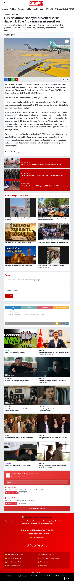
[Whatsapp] (42, 545)
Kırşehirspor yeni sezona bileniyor (15, 352)
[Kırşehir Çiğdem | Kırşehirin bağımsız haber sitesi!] (36, 3)
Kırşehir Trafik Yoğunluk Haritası (49, 558)
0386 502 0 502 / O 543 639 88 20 (38, 534)
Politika (13, 9)
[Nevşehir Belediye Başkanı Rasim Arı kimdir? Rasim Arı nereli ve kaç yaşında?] (53, 338)
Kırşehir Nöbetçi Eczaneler (15, 554)
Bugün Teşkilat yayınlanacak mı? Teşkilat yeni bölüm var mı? (52, 381)
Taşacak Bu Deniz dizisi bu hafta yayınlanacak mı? (19, 437)
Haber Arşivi (43, 566)
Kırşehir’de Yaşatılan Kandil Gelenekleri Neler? (18, 265)
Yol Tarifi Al (23, 492)
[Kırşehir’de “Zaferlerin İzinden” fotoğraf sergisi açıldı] (53, 232)
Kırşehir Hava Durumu (47, 554)
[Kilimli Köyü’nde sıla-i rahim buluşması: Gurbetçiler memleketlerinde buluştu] (53, 207)
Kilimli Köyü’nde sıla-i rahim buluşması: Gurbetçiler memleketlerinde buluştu (53, 218)
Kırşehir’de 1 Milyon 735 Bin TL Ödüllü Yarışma (18, 243)
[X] (31, 545)
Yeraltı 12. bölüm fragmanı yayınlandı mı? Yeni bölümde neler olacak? (52, 466)
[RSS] (45, 545)
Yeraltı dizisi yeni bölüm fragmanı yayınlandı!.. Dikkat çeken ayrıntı (52, 409)
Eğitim (28, 9)
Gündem (4, 9)
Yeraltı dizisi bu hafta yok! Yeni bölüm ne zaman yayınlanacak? (53, 438)
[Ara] (68, 3)
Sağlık (35, 9)
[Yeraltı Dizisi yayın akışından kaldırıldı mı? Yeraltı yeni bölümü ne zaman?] (20, 395)
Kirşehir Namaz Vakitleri (15, 558)
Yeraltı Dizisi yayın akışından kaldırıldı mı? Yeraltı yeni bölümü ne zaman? (19, 409)
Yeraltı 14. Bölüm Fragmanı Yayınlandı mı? (17, 381)
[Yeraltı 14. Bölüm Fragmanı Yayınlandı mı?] (20, 367)
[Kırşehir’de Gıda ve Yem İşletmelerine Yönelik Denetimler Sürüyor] (53, 255)
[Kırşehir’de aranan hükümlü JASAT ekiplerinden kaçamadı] (20, 207)
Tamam (67, 578)
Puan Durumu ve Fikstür (14, 562)
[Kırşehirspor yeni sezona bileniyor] (20, 338)
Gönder (9, 296)
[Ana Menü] (4, 3)
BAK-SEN (49, 9)
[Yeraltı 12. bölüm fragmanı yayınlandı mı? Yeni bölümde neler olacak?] (53, 451)
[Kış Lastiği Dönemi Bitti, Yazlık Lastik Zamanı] (20, 451)
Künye (34, 573)
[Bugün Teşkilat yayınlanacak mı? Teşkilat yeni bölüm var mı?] (53, 367)
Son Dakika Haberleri (13, 566)
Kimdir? (41, 350)
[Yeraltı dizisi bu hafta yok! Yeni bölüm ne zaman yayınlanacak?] (53, 423)
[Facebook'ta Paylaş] (5, 79)
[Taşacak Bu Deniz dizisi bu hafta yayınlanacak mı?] (20, 423)
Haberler (7, 14)
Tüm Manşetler (44, 562)
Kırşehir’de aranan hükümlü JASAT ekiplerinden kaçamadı (19, 218)
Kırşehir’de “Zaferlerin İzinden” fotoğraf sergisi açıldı (53, 243)
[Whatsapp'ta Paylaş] (13, 79)
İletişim (39, 573)
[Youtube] (38, 545)
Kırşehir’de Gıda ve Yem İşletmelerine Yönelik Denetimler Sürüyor (51, 266)
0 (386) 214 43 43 (12, 492)
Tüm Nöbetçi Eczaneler (38, 509)
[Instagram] (35, 545)
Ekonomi (21, 9)
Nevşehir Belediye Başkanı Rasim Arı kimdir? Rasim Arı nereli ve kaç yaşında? (54, 353)
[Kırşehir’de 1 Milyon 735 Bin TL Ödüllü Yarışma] (20, 232)
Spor (42, 9)
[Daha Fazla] (16, 79)
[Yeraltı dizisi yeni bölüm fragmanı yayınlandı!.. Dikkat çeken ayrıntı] (53, 395)
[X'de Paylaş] (9, 79)
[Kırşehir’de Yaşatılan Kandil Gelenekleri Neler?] (20, 255)
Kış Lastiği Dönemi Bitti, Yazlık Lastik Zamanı (18, 465)
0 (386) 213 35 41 (12, 503)
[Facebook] (28, 545)
